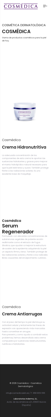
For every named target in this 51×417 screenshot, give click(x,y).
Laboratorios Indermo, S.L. (26, 398)
